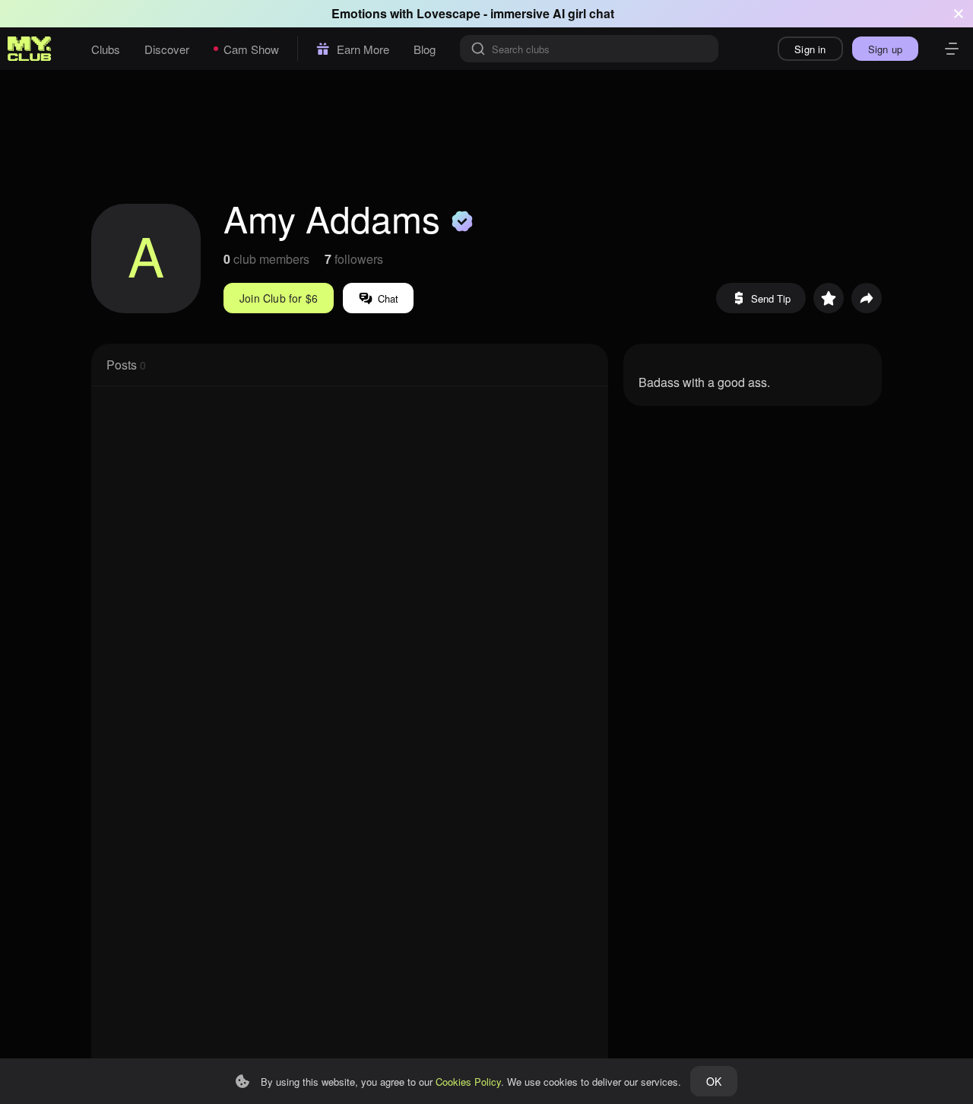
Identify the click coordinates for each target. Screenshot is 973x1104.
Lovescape (448, 13)
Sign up (885, 49)
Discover (166, 49)
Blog (425, 49)
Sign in (810, 49)
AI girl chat (583, 13)
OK (713, 1081)
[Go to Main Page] (30, 48)
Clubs (105, 49)
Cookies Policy (468, 1081)
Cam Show (251, 49)
